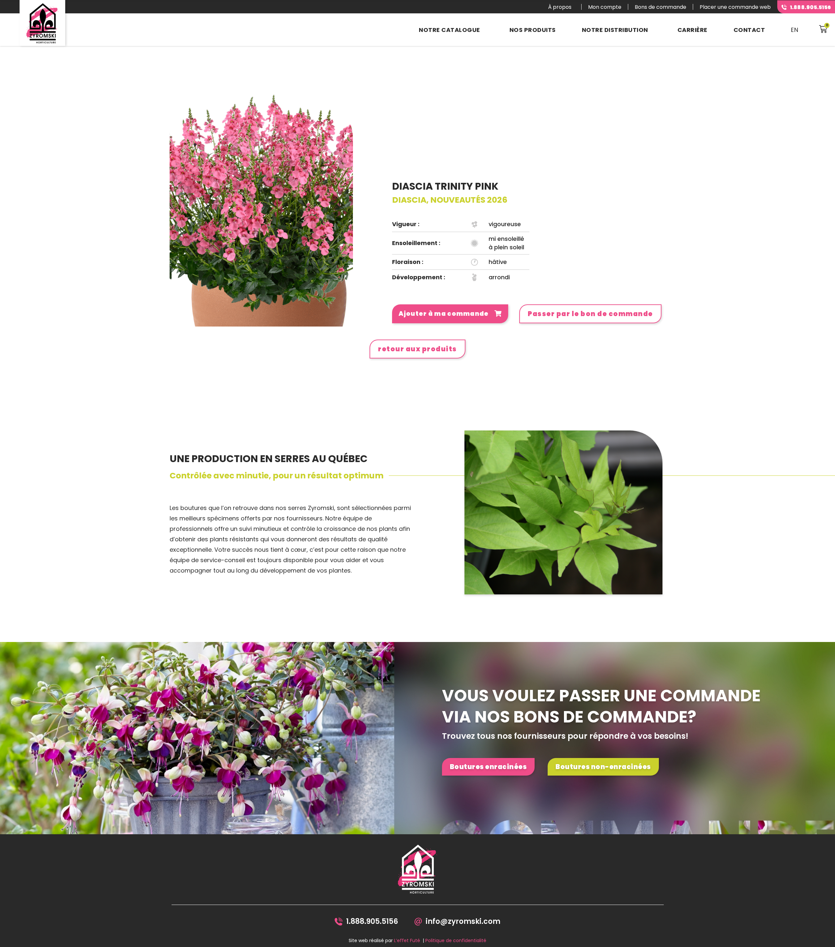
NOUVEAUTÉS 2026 (469, 200)
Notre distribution (615, 30)
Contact (749, 30)
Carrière (692, 30)
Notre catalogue (449, 30)
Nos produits (532, 30)
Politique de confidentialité (455, 940)
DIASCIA (409, 200)
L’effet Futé (407, 940)
